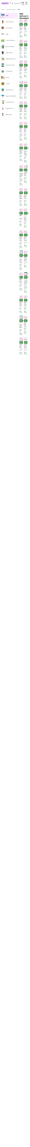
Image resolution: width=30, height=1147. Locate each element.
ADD (20, 21)
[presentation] (5, 9)
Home (2, 9)
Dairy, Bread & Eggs (10, 9)
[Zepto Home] (5, 3)
